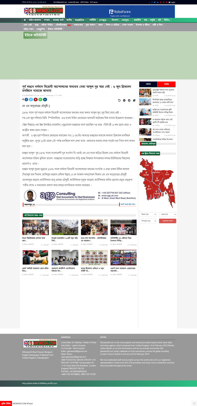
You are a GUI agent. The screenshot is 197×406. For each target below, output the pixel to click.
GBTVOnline (84, 2)
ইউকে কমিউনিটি (55, 29)
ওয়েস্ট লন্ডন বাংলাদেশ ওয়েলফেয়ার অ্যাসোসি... (122, 269)
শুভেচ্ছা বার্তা (58, 20)
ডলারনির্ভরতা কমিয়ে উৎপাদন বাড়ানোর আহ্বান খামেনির (163, 140)
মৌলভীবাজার (63, 24)
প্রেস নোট (28, 24)
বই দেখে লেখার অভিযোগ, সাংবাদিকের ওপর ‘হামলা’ (161, 131)
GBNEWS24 (29, 95)
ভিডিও (167, 20)
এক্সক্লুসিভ (40, 29)
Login (172, 2)
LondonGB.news (73, 2)
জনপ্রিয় (166, 84)
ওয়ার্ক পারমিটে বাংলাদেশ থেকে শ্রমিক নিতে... (35, 269)
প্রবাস (100, 24)
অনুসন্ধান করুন (168, 221)
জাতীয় (69, 20)
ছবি (159, 20)
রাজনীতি (137, 20)
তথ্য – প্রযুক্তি (149, 20)
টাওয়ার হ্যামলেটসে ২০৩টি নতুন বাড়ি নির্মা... (65, 239)
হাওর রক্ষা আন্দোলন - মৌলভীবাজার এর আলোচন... (93, 239)
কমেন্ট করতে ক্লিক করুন (128, 204)
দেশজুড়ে (103, 20)
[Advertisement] (98, 59)
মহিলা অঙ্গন (28, 29)
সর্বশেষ (148, 84)
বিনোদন (115, 20)
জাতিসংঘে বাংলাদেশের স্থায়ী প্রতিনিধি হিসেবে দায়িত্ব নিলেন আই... (163, 112)
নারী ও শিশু (157, 24)
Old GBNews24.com (60, 2)
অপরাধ (47, 20)
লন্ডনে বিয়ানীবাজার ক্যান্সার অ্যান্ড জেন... (33, 239)
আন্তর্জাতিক (80, 20)
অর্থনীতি (92, 20)
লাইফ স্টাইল (47, 24)
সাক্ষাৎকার (78, 24)
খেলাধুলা (125, 20)
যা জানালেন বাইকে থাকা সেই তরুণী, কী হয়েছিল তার (162, 121)
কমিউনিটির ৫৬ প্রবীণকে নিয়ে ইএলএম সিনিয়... (120, 239)
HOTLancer (94, 2)
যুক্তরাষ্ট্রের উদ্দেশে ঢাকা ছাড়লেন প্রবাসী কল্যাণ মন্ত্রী (163, 91)
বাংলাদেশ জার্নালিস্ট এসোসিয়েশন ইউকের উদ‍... (63, 269)
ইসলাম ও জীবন (143, 24)
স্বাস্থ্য (37, 24)
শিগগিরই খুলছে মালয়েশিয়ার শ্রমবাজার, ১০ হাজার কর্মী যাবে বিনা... (163, 102)
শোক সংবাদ (127, 24)
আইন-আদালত (35, 20)
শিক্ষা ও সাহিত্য (112, 24)
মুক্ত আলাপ (90, 24)
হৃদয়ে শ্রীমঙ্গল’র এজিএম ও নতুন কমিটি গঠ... (92, 269)
